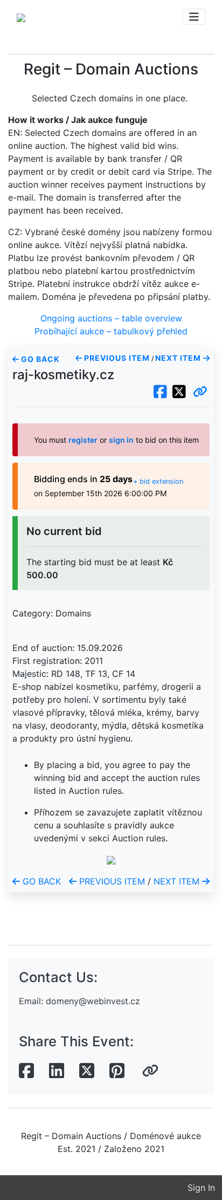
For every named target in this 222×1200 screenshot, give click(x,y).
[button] (200, 392)
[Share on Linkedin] (56, 1071)
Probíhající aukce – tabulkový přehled (111, 331)
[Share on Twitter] (86, 1071)
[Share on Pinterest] (116, 1071)
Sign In (201, 1187)
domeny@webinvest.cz (93, 1001)
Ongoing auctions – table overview (111, 318)
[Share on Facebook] (26, 1071)
